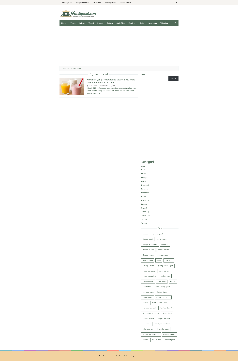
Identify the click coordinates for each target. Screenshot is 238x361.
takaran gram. (148, 329)
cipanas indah (148, 239)
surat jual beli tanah (163, 324)
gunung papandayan (165, 266)
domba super (148, 260)
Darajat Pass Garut (150, 244)
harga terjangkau (149, 276)
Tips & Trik (145, 216)
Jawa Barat (161, 281)
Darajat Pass (162, 239)
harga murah (164, 271)
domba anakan (148, 250)
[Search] (175, 23)
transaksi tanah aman (151, 334)
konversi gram (148, 292)
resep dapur (167, 313)
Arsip (143, 166)
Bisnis (143, 174)
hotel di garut (148, 281)
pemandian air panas (151, 313)
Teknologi (145, 212)
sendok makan (148, 318)
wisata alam (157, 340)
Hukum (143, 181)
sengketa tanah (164, 318)
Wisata (144, 223)
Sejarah (144, 208)
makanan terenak (149, 308)
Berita (143, 170)
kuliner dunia (162, 292)
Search (144, 74)
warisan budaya (169, 334)
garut (159, 260)
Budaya (144, 177)
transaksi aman (163, 329)
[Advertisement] (119, 46)
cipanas (146, 234)
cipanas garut (157, 234)
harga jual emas (149, 271)
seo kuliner (147, 324)
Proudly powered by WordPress (111, 356)
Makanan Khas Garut (159, 303)
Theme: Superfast (132, 356)
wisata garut (170, 340)
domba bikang (148, 255)
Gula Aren (168, 260)
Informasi (145, 185)
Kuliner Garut (148, 297)
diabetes (164, 244)
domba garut (162, 255)
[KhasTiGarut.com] (78, 13)
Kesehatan (145, 193)
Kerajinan (144, 189)
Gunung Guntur (148, 266)
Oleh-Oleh (145, 200)
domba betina (163, 250)
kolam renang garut (162, 287)
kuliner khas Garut (163, 297)
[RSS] (176, 2)
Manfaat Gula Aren (167, 308)
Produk (144, 204)
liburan (145, 303)
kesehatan (147, 287)
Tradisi (144, 219)
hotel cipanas (165, 276)
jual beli (173, 281)
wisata (145, 340)
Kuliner (143, 196)
